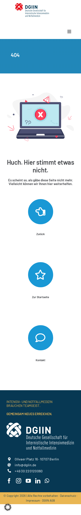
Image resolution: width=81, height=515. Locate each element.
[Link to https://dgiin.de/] (41, 275)
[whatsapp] (47, 480)
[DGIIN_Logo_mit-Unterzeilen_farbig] (32, 4)
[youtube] (28, 480)
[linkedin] (37, 480)
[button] (8, 507)
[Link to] (41, 212)
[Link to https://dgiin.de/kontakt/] (41, 338)
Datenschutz (68, 495)
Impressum (33, 500)
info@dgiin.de (25, 465)
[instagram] (18, 480)
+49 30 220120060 (29, 471)
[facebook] (9, 480)
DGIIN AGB (48, 500)
